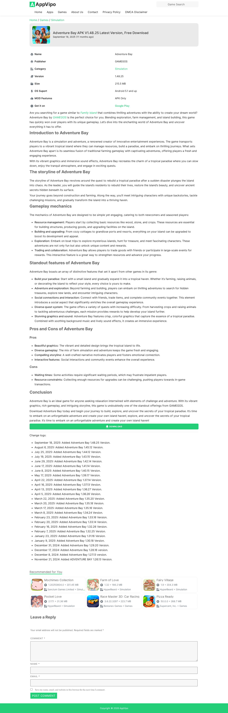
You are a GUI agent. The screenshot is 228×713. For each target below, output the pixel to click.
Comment (37, 638)
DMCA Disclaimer (136, 12)
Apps (50, 12)
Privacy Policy (112, 12)
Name (35, 663)
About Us (77, 12)
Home (38, 12)
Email (35, 676)
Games (62, 12)
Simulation (57, 20)
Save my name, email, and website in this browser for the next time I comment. (70, 689)
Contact (93, 12)
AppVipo (124, 708)
